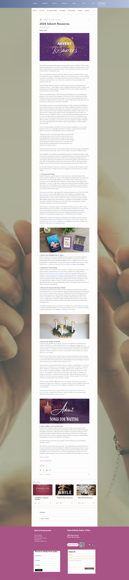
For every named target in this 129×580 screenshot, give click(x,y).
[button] (94, 10)
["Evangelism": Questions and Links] (42, 489)
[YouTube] (90, 545)
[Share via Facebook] (40, 470)
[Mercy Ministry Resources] (86, 489)
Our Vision (41, 10)
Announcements (71, 10)
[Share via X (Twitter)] (43, 470)
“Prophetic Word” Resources (64, 498)
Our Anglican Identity (52, 10)
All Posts (35, 10)
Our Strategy (62, 10)
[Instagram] (94, 545)
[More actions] (88, 20)
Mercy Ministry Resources (85, 498)
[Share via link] (50, 470)
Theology (80, 10)
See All (94, 481)
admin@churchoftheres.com (40, 541)
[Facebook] (92, 545)
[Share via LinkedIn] (47, 470)
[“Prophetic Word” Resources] (64, 489)
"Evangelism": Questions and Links (42, 498)
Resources (87, 10)
